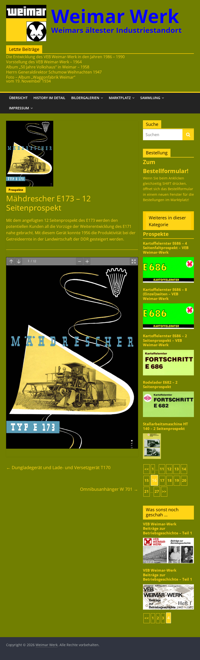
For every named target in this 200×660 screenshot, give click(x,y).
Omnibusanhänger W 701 (109, 489)
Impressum (19, 108)
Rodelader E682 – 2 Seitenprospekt (160, 384)
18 (169, 480)
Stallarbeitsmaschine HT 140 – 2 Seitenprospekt (165, 426)
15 (146, 480)
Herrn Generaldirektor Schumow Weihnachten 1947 (54, 72)
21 (146, 491)
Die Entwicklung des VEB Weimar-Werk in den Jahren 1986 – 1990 (65, 56)
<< (146, 469)
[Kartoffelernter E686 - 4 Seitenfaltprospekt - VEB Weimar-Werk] (168, 256)
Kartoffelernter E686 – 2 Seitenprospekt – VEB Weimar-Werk (165, 340)
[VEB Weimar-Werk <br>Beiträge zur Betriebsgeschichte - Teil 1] (168, 537)
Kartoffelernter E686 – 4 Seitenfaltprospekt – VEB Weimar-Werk (166, 248)
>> (164, 491)
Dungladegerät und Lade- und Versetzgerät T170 (58, 467)
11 (162, 469)
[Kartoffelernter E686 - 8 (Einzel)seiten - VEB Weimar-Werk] (168, 303)
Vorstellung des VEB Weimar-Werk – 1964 (44, 62)
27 (157, 491)
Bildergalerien (85, 97)
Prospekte (16, 190)
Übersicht (18, 97)
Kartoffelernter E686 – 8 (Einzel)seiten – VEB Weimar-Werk (165, 294)
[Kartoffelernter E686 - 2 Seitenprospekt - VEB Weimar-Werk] (168, 349)
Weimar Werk (115, 16)
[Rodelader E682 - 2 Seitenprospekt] (168, 391)
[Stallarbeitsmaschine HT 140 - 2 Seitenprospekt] (168, 433)
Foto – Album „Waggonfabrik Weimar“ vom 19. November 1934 (40, 79)
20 (184, 480)
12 (169, 469)
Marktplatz (120, 97)
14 (184, 469)
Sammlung (150, 97)
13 (176, 469)
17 (162, 480)
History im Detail (49, 97)
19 (177, 480)
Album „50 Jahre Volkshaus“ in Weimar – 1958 (47, 67)
